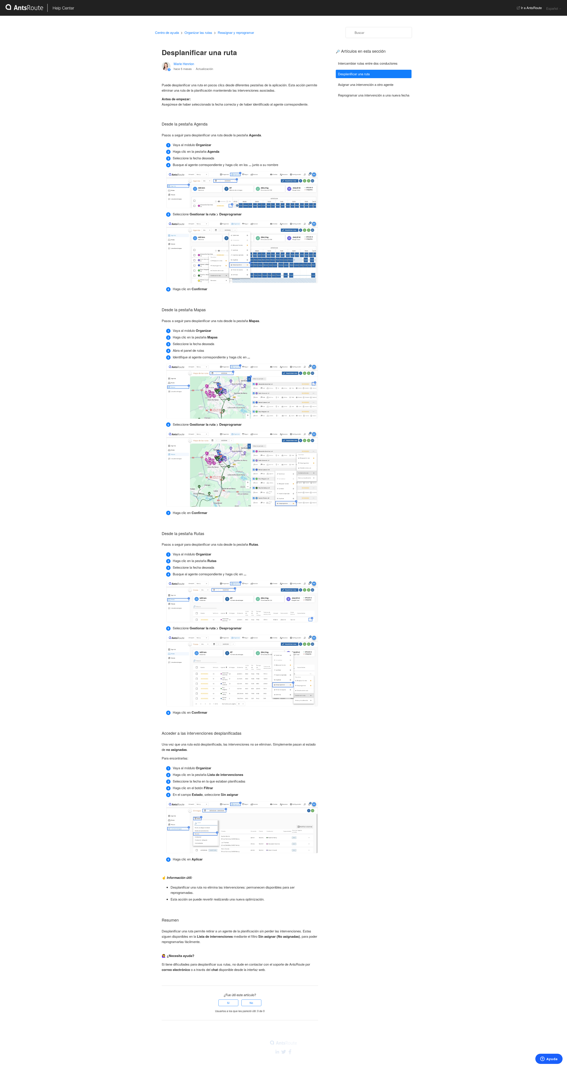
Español (552, 8)
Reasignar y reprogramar (236, 32)
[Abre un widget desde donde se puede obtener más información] (549, 1059)
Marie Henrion (184, 63)
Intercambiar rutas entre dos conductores (368, 63)
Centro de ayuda (167, 32)
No (251, 1003)
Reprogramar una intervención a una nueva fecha (373, 95)
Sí (228, 1003)
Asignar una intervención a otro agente (365, 84)
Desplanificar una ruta (354, 74)
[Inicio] (37, 8)
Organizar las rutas (198, 32)
